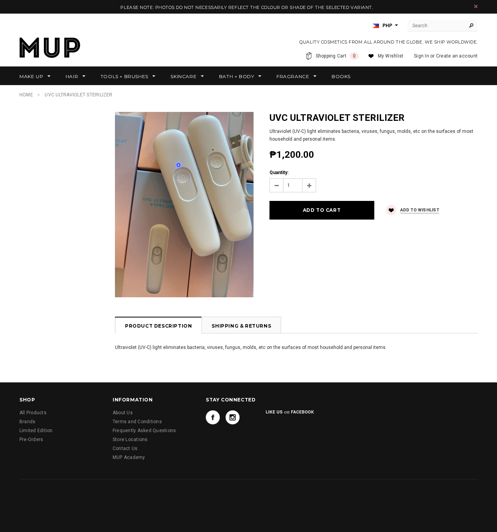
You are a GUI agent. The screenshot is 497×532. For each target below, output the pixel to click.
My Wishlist (391, 56)
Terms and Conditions (137, 421)
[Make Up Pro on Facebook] (213, 417)
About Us (123, 412)
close (476, 6)
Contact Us (125, 448)
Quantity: (278, 172)
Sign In (421, 56)
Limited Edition (36, 430)
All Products (33, 412)
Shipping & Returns (241, 326)
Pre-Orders (31, 439)
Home (26, 95)
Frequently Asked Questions (144, 430)
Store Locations (130, 439)
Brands (27, 421)
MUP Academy (129, 457)
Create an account (457, 56)
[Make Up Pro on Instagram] (233, 417)
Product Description (158, 326)
